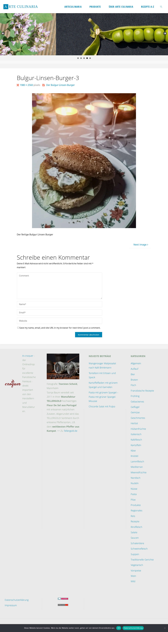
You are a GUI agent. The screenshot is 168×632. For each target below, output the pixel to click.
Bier (133, 374)
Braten (134, 379)
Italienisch (136, 434)
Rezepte (135, 521)
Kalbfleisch (136, 439)
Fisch (133, 385)
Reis (133, 516)
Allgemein (136, 363)
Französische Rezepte (142, 390)
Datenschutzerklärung (16, 599)
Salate (134, 532)
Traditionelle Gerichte (142, 559)
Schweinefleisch (139, 548)
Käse (133, 450)
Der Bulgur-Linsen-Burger (60, 85)
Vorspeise (136, 570)
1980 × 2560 (27, 85)
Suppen (135, 554)
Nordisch (135, 477)
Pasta (134, 494)
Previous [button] (3, 34)
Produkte (136, 505)
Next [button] (165, 34)
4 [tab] (87, 58)
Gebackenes (137, 401)
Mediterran (137, 466)
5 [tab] (90, 58)
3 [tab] (84, 58)
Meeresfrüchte (138, 472)
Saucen (135, 537)
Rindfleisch (136, 526)
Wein (133, 575)
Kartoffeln (136, 445)
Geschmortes (138, 417)
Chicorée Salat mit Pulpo (102, 406)
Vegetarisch (137, 565)
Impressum (11, 605)
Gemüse (135, 412)
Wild (133, 581)
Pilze (133, 499)
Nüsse (134, 488)
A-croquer (27, 355)
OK (118, 628)
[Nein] (164, 628)
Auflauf (134, 368)
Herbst (134, 423)
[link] (161, 6)
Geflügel (135, 407)
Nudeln (135, 483)
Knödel (134, 456)
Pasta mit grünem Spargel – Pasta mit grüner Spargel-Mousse (103, 397)
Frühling (135, 396)
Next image (139, 244)
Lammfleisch (137, 461)
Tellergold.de (70, 430)
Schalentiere (137, 543)
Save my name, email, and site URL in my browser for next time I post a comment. (59, 327)
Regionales (136, 510)
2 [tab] (81, 58)
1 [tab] (78, 58)
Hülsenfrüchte (138, 428)
